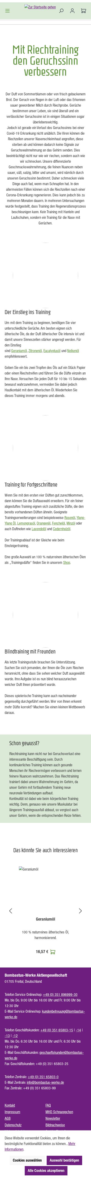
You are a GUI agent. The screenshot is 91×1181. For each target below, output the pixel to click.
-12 (15, 1035)
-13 (7, 1035)
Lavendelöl (39, 529)
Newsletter (53, 1118)
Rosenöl (69, 517)
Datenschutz (13, 1125)
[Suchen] (61, 10)
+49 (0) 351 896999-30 (60, 994)
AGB (7, 1118)
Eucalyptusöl (51, 351)
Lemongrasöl (26, 523)
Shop (66, 562)
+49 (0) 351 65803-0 (43, 1077)
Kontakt (10, 1105)
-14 (78, 1030)
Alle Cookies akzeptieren (46, 1170)
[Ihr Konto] (72, 10)
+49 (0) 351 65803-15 (56, 1030)
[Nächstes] (80, 910)
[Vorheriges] (10, 910)
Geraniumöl (19, 351)
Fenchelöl (58, 523)
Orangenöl (43, 523)
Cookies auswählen (27, 1160)
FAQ (48, 1105)
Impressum (12, 1112)
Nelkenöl (73, 351)
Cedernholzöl (61, 529)
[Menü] (9, 10)
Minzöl (70, 523)
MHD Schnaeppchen (59, 1112)
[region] (45, 911)
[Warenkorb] (82, 10)
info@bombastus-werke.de (45, 1082)
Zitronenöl (35, 351)
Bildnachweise (55, 1125)
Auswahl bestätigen (64, 1160)
